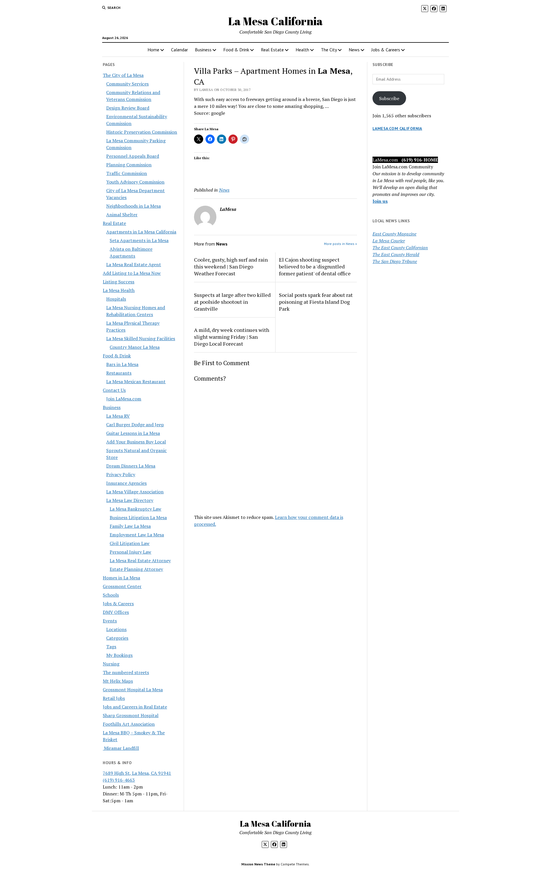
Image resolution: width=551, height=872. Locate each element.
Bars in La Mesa (122, 364)
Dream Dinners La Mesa (130, 466)
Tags (111, 646)
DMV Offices (116, 612)
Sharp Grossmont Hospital (130, 715)
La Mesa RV (118, 416)
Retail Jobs (114, 698)
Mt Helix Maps (118, 681)
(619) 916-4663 (119, 780)
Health (302, 49)
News (354, 49)
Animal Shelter (121, 214)
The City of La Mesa (123, 75)
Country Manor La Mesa (135, 347)
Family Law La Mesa (130, 526)
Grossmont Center (122, 586)
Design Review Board (127, 108)
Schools (111, 595)
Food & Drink (236, 49)
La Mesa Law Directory (129, 500)
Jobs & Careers (385, 49)
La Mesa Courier (388, 241)
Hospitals (116, 299)
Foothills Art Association (129, 724)
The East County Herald (395, 254)
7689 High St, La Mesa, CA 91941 (137, 773)
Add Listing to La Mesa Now (132, 273)
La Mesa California (275, 21)
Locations (116, 629)
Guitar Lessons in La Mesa (133, 433)
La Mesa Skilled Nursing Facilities (140, 338)
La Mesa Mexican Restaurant (136, 381)
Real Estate (272, 49)
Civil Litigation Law (130, 543)
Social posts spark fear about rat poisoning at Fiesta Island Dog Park (316, 301)
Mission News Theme (258, 864)
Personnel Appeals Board (132, 156)
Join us (380, 201)
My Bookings (119, 655)
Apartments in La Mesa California (141, 232)
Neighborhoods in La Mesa (133, 206)
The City (329, 49)
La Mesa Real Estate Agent (133, 264)
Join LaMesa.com (123, 399)
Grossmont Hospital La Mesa (133, 689)
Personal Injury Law (130, 552)
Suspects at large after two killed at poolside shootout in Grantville (232, 301)
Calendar (179, 49)
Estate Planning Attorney (136, 569)
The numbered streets (126, 672)
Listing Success (118, 282)
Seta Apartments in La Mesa (139, 240)
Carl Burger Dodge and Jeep (135, 424)
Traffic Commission (126, 173)
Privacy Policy (120, 474)
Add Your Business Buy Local (136, 442)
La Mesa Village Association (135, 491)
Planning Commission (129, 164)
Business (203, 49)
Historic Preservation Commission (141, 132)
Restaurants (118, 373)
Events (110, 621)
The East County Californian (400, 247)
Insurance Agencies (126, 483)
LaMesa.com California (397, 128)
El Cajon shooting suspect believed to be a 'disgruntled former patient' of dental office (315, 266)
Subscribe (389, 98)
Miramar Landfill (121, 748)
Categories (117, 638)
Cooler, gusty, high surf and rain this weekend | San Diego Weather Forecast (231, 266)
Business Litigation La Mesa (138, 517)
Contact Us (114, 390)
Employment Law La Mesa (137, 535)
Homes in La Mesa (121, 578)
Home (153, 49)
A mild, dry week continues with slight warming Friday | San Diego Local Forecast (231, 336)
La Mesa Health (119, 290)
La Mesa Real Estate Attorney (140, 560)
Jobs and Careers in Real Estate (135, 707)
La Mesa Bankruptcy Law (135, 509)
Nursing (111, 664)
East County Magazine (394, 234)
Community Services (127, 84)
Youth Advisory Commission (135, 182)
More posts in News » (340, 244)
